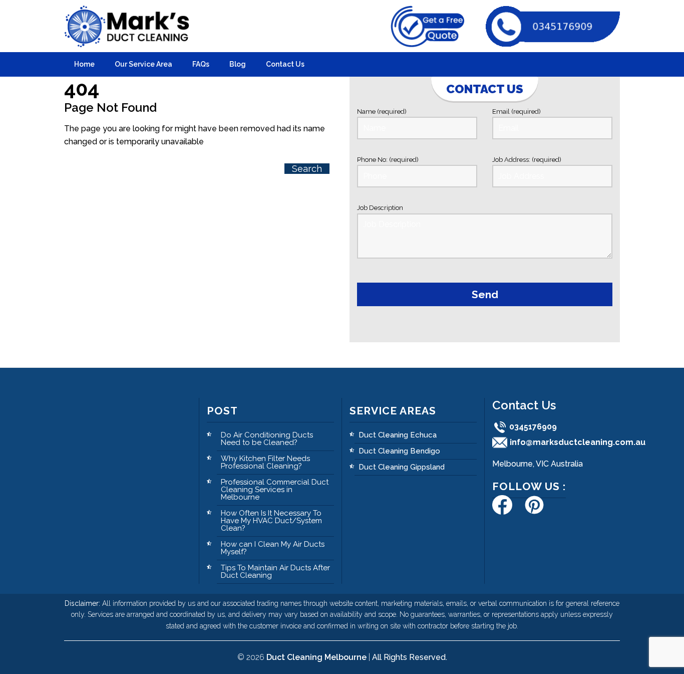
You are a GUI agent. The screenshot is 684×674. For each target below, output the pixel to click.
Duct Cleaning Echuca (398, 434)
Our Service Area (143, 64)
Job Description (380, 207)
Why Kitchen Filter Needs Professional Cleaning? (265, 462)
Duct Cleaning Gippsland (402, 467)
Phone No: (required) (388, 159)
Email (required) (516, 111)
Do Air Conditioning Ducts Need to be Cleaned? (267, 438)
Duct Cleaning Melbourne (316, 657)
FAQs (200, 64)
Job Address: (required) (526, 159)
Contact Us (285, 64)
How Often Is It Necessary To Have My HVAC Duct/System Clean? (271, 521)
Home (84, 64)
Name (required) (382, 111)
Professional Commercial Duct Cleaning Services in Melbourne (274, 490)
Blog (237, 64)
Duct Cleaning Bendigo (399, 451)
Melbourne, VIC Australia (537, 464)
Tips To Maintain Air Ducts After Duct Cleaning (275, 571)
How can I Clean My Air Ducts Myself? (272, 548)
